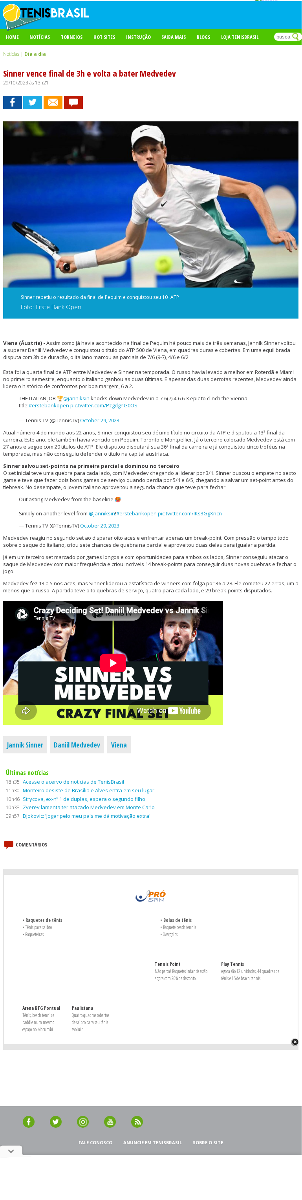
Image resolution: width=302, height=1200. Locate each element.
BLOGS (203, 36)
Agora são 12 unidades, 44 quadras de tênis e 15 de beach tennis (250, 975)
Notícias (39, 36)
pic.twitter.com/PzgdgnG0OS (103, 405)
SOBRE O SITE (208, 1142)
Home (12, 36)
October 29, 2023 (99, 420)
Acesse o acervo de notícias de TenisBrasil (73, 781)
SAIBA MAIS (173, 36)
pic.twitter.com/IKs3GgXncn (190, 513)
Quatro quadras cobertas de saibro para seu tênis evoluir (90, 1022)
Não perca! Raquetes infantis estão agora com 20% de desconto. (181, 975)
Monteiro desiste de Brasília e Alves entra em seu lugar (88, 790)
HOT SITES (104, 36)
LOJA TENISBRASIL (239, 36)
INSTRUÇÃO (138, 36)
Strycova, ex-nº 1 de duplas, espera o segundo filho (84, 798)
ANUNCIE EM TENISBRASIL (152, 1142)
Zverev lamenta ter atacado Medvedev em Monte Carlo (89, 807)
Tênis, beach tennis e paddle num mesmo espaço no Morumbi (38, 1022)
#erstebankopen (49, 405)
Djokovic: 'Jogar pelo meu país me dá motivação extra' (86, 815)
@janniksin (76, 398)
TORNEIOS (71, 36)
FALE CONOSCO (95, 1142)
